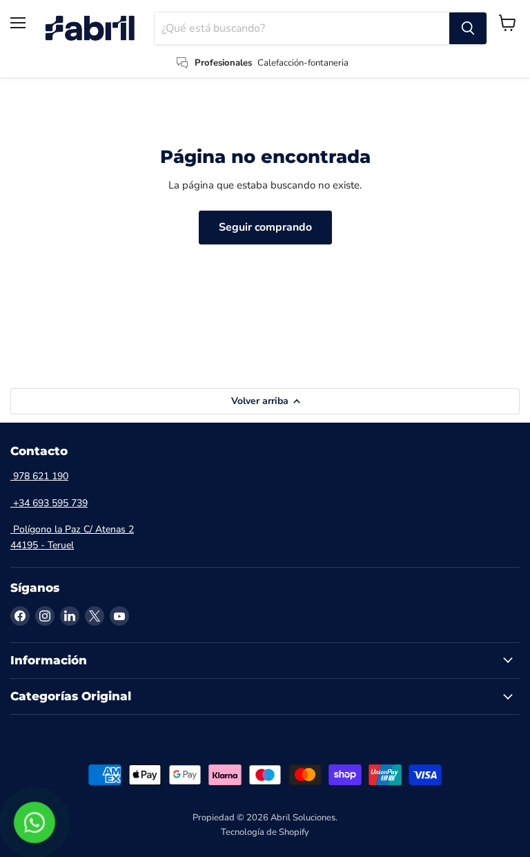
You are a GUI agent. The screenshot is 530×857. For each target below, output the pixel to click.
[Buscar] (468, 28)
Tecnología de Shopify (265, 832)
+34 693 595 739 (49, 503)
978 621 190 (39, 476)
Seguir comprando (265, 227)
